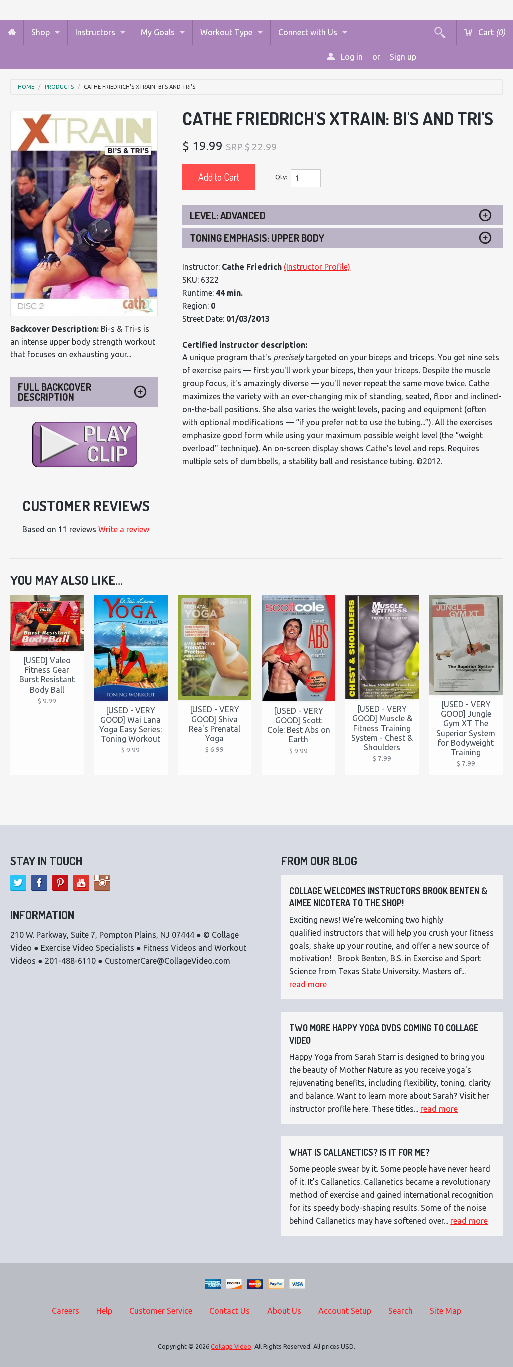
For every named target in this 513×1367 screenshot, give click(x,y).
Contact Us (229, 1310)
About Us (284, 1310)
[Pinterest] (60, 883)
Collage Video (231, 1346)
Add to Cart (218, 176)
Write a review (123, 529)
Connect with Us (307, 32)
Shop (40, 32)
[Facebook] (39, 883)
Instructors (95, 32)
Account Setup (344, 1310)
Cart (490, 32)
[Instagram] (102, 883)
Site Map (445, 1310)
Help (104, 1310)
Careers (65, 1310)
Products (59, 87)
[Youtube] (81, 883)
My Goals (158, 32)
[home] (11, 32)
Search (400, 1310)
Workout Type (226, 32)
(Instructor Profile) (317, 266)
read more (308, 984)
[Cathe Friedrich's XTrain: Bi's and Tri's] (84, 213)
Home (26, 87)
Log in (351, 56)
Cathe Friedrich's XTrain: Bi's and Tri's (139, 87)
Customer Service (160, 1310)
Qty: (281, 176)
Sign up (403, 56)
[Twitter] (18, 883)
